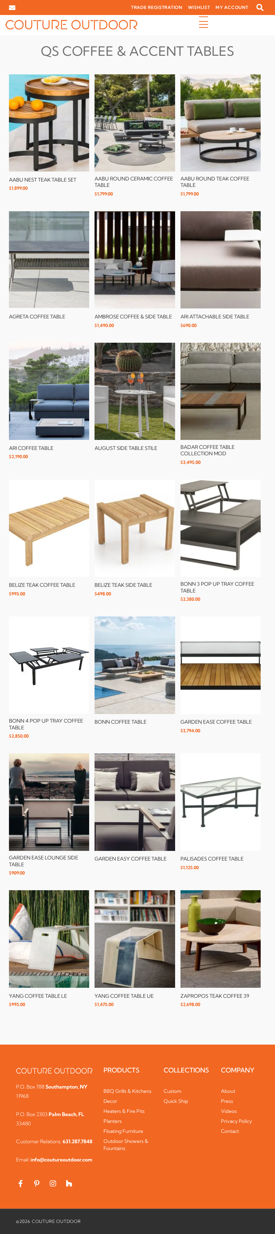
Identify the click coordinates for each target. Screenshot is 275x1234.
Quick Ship (176, 1101)
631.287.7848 (77, 1141)
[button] (260, 7)
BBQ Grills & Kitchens (127, 1091)
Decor (110, 1101)
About (228, 1091)
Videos (229, 1111)
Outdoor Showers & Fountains (125, 1144)
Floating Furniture (123, 1131)
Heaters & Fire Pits (124, 1111)
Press (227, 1101)
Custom (173, 1091)
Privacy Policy (236, 1121)
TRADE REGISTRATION (156, 7)
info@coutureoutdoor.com (61, 1159)
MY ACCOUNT (232, 7)
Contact (230, 1131)
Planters (112, 1121)
